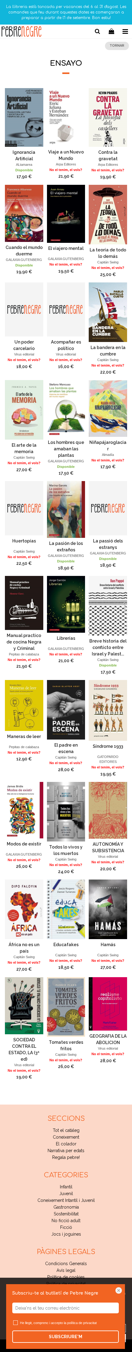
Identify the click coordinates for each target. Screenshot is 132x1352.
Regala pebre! (66, 1157)
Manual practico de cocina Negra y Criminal (23, 642)
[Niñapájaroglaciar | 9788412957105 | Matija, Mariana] (108, 408)
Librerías (66, 638)
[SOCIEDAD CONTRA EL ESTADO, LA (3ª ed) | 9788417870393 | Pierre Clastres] (24, 1005)
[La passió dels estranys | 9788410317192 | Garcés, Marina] (108, 508)
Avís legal (66, 1270)
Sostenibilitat (66, 1213)
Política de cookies (66, 1277)
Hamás (108, 944)
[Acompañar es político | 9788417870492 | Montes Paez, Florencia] (66, 309)
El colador (66, 1143)
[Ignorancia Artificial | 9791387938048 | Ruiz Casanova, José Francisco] (24, 117)
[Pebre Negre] (21, 32)
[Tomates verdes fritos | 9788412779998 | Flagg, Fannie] (66, 1007)
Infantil (66, 1186)
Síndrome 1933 (108, 746)
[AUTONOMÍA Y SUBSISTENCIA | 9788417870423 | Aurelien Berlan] (108, 810)
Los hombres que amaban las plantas (66, 449)
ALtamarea (24, 164)
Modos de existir (24, 843)
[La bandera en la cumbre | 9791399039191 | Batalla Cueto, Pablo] (108, 312)
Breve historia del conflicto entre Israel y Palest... (107, 647)
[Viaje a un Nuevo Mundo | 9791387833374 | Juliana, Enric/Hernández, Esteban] (66, 117)
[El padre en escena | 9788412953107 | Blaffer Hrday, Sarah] (66, 710)
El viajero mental (65, 248)
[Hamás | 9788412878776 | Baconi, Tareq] (108, 909)
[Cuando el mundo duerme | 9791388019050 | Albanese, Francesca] (24, 213)
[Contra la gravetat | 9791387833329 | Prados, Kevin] (108, 117)
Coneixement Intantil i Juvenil (66, 1200)
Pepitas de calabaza (24, 654)
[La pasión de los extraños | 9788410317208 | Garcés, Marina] (66, 509)
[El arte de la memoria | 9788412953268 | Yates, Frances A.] (24, 410)
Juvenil (66, 1193)
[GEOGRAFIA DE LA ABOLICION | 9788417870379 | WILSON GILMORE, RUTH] (108, 1004)
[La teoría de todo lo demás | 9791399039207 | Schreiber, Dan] (108, 214)
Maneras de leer (24, 736)
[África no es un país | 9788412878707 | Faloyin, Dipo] (24, 909)
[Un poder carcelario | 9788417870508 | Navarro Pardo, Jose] (24, 309)
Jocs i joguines (66, 1234)
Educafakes (66, 944)
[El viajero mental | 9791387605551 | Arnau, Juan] (66, 214)
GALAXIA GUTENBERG (24, 260)
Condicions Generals (66, 1263)
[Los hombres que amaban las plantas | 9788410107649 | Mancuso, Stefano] (66, 408)
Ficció (66, 1227)
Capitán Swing (107, 262)
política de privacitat (82, 1323)
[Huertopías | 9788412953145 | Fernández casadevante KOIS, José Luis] (24, 508)
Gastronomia (66, 1207)
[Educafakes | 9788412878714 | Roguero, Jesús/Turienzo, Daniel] (66, 909)
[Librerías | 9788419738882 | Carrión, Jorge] (66, 604)
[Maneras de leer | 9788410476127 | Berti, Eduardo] (24, 705)
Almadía (108, 454)
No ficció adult (66, 1220)
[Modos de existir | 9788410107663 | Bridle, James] (24, 810)
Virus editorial (24, 354)
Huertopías (24, 540)
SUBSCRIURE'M (65, 1336)
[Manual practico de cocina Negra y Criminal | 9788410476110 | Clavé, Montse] (24, 603)
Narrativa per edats (66, 1150)
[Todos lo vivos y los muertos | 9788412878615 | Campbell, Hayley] (66, 811)
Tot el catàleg (66, 1130)
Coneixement (66, 1137)
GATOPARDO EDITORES (107, 759)
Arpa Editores (66, 164)
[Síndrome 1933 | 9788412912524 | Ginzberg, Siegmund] (108, 710)
